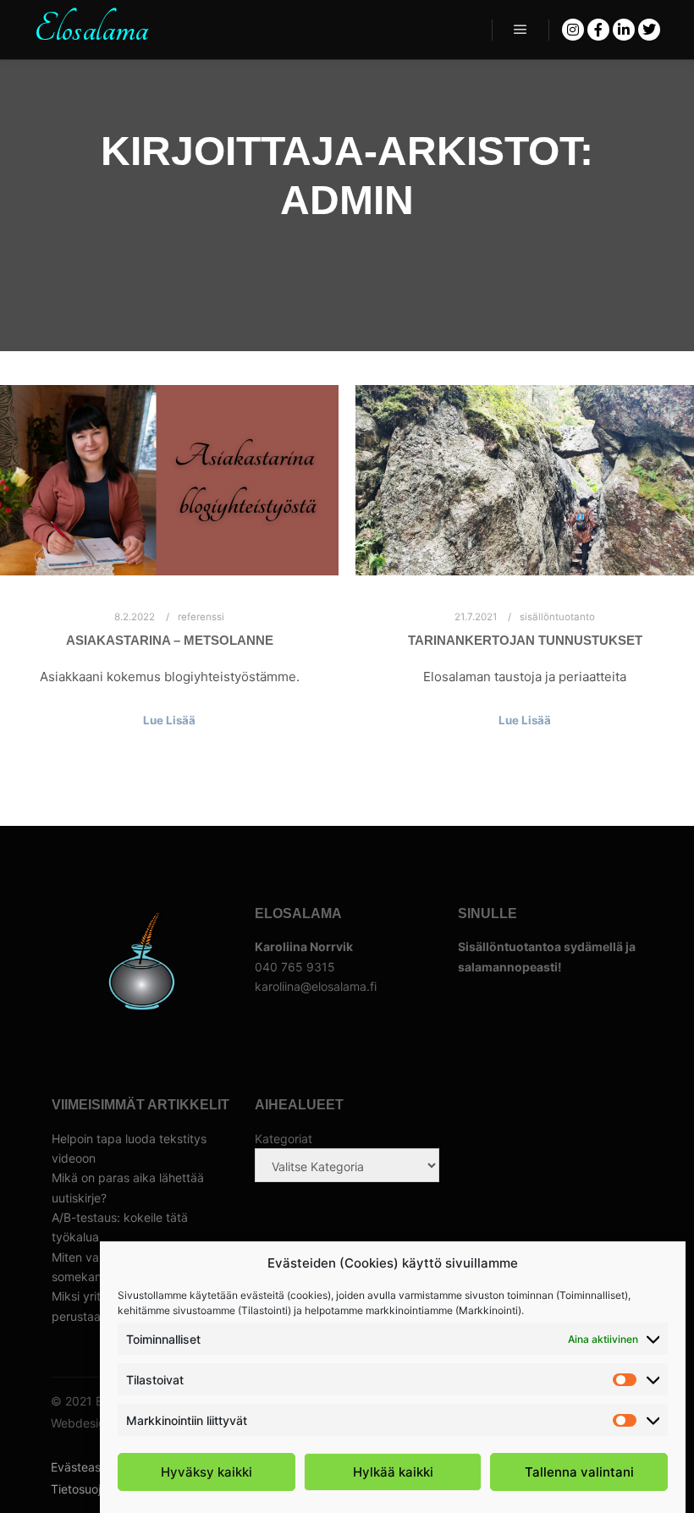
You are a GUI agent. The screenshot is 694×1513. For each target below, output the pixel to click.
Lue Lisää (169, 720)
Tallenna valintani (579, 1472)
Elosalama (91, 29)
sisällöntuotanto (557, 617)
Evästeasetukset (96, 1467)
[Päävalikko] (520, 30)
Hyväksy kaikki (206, 1472)
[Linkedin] (624, 30)
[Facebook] (598, 30)
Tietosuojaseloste (98, 1489)
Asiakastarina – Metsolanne (169, 640)
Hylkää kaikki (393, 1472)
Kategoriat (283, 1138)
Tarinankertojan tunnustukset (525, 640)
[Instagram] (573, 30)
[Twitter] (649, 30)
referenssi (201, 617)
